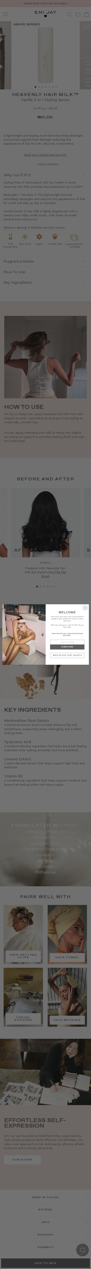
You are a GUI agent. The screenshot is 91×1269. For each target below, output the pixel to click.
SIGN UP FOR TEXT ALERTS (67, 655)
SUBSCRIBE (67, 647)
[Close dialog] (85, 608)
